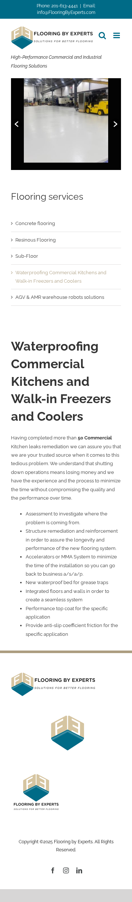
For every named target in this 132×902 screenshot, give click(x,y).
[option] (66, 120)
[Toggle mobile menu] (117, 35)
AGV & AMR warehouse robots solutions (59, 297)
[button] (16, 124)
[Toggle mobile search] (102, 35)
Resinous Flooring (35, 240)
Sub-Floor (26, 256)
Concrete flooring (35, 223)
